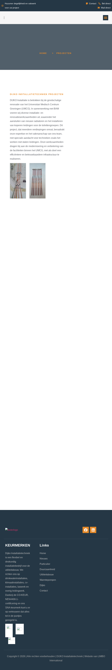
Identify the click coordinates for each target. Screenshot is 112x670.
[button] (105, 17)
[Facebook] (86, 530)
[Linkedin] (93, 530)
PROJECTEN (63, 53)
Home (43, 53)
